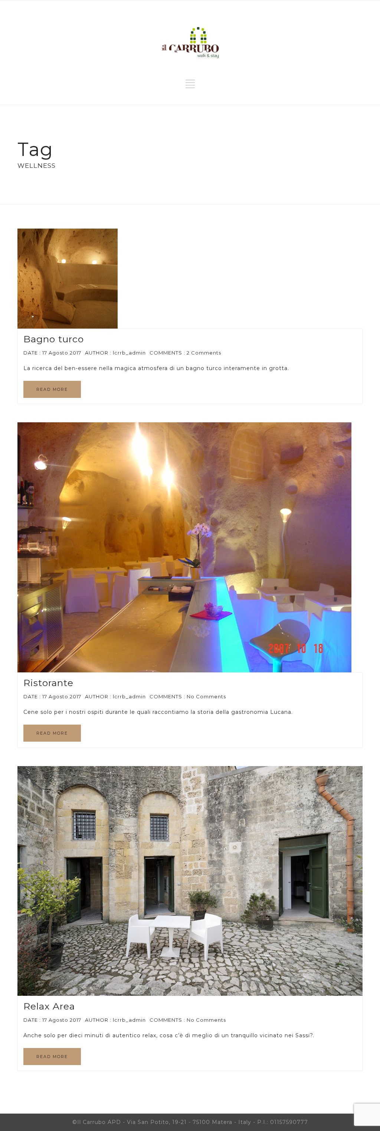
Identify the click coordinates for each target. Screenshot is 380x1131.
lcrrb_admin (129, 353)
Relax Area (49, 1006)
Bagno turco (53, 339)
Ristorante (48, 682)
